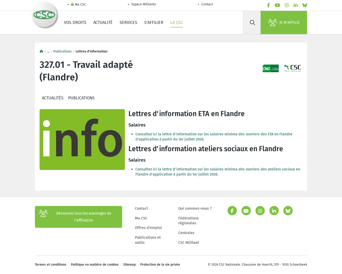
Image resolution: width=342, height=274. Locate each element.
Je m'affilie (289, 22)
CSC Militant (188, 242)
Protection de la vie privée (160, 265)
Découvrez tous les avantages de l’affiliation (83, 216)
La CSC (176, 22)
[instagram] (286, 5)
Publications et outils (148, 240)
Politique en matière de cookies (95, 265)
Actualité (103, 22)
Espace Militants (143, 4)
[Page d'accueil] (41, 51)
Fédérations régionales (188, 220)
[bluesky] (304, 5)
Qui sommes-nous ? (195, 208)
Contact (207, 4)
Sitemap (129, 265)
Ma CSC (80, 5)
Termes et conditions (50, 265)
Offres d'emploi (148, 227)
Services (128, 22)
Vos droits (75, 22)
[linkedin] (295, 5)
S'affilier (153, 22)
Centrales (186, 233)
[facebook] (268, 5)
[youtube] (277, 5)
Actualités (53, 98)
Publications (62, 51)
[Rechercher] (252, 22)
